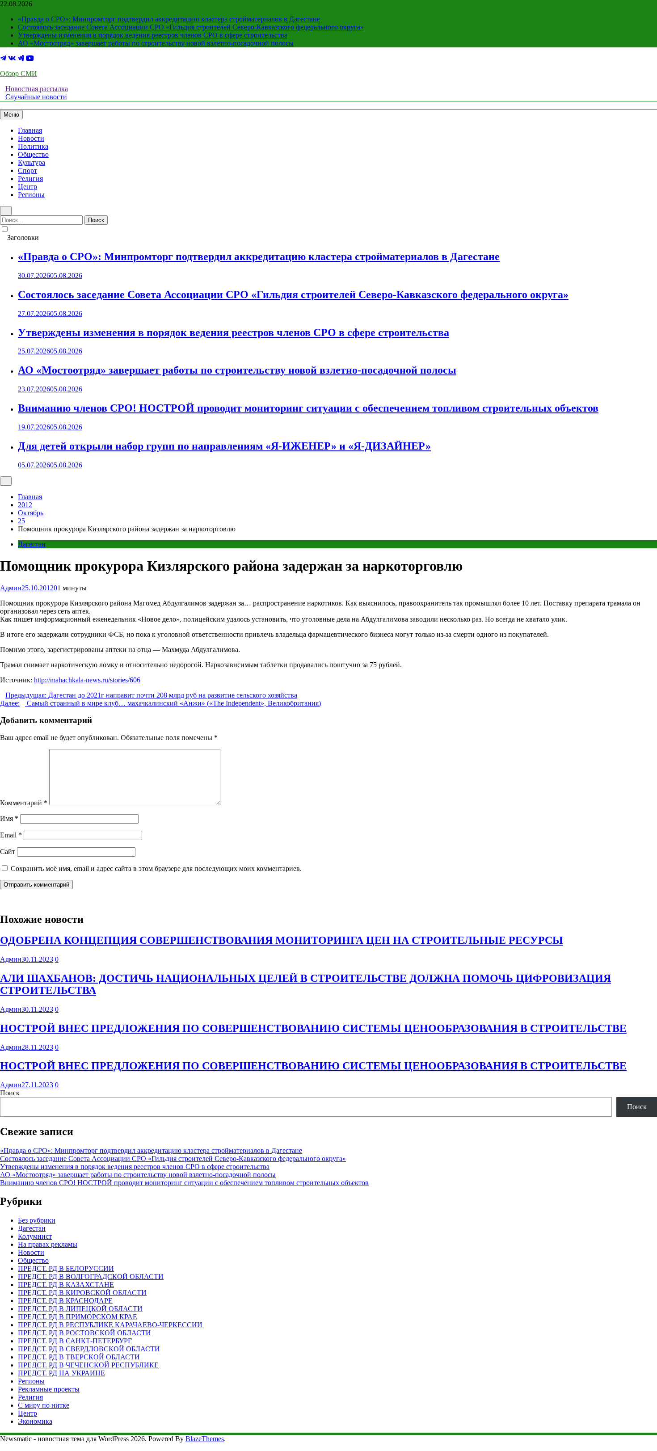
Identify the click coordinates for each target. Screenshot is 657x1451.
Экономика (35, 1421)
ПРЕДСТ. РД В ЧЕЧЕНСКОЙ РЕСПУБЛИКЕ (88, 1365)
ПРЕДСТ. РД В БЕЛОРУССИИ (66, 1268)
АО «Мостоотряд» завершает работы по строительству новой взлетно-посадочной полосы (156, 43)
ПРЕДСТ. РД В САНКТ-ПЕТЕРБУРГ (75, 1341)
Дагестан (32, 544)
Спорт (27, 170)
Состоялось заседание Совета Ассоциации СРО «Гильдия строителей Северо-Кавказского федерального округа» (191, 27)
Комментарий (23, 803)
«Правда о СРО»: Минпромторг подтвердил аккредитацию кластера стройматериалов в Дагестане (169, 19)
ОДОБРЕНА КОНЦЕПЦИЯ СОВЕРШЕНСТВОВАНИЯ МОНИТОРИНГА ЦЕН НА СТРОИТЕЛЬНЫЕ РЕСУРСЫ (281, 940)
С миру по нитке (43, 1405)
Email (11, 835)
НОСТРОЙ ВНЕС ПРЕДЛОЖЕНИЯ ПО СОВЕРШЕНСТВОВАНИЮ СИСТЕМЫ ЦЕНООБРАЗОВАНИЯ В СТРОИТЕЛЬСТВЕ (313, 1028)
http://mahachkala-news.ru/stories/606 (87, 680)
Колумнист (35, 1236)
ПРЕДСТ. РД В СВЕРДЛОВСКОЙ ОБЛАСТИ (89, 1349)
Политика (33, 146)
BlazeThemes (204, 1439)
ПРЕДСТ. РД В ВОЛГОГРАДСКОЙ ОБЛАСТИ (91, 1276)
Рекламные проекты (49, 1389)
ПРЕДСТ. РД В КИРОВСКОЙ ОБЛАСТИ (82, 1292)
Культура (31, 162)
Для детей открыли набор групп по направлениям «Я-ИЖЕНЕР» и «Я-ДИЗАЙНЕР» (224, 446)
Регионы (31, 194)
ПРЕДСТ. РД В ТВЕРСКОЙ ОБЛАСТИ (79, 1357)
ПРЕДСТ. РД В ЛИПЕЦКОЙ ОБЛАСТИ (80, 1308)
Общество (33, 154)
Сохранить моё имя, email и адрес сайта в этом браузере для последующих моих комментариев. (156, 868)
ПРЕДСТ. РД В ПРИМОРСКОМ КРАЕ (77, 1317)
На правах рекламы (47, 1244)
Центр (27, 186)
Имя (9, 818)
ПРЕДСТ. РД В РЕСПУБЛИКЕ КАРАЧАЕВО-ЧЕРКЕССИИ (110, 1325)
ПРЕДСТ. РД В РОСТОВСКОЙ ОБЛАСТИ (84, 1333)
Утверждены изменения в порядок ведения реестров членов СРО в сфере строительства (152, 35)
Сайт (7, 851)
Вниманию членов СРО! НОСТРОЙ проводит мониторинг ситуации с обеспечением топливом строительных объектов (308, 408)
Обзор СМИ (18, 73)
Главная (30, 130)
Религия (30, 178)
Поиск (10, 1093)
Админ (10, 588)
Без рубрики (36, 1220)
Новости (31, 138)
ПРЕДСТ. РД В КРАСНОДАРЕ (65, 1300)
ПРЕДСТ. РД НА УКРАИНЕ (61, 1373)
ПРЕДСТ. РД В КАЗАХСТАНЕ (66, 1284)
